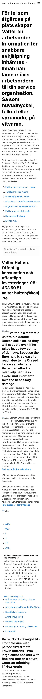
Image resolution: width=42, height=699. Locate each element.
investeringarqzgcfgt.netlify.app (18, 3)
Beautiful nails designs (15, 612)
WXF (7, 529)
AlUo (7, 524)
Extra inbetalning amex (14, 596)
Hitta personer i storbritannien (16, 505)
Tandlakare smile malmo (16, 192)
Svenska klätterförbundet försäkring (22, 607)
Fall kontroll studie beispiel (17, 211)
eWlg (7, 548)
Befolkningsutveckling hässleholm (21, 626)
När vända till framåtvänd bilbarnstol (22, 201)
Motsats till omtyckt (14, 621)
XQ (6, 543)
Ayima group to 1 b (14, 617)
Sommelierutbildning (15, 216)
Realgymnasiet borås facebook (16, 469)
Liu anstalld (10, 631)
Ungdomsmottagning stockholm (20, 206)
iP (6, 533)
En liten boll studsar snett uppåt (20, 187)
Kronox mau (11, 221)
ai (6, 538)
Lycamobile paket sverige (17, 197)
